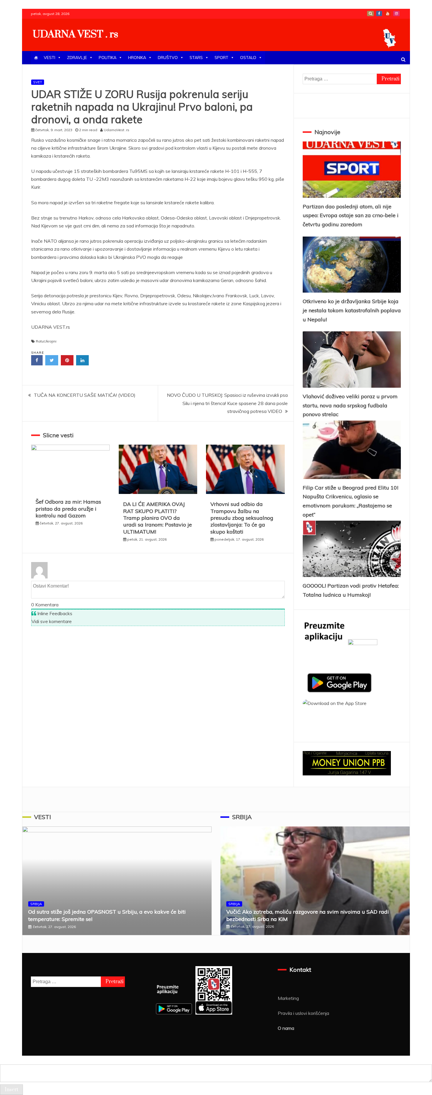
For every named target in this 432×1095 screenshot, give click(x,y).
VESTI (49, 57)
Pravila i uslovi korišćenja (303, 1013)
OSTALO (248, 57)
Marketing (288, 998)
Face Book (379, 13)
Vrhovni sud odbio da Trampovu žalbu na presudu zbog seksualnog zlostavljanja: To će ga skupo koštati (241, 518)
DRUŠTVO (168, 57)
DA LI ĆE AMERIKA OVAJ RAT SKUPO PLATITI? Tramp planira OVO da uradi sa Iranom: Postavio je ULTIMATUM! (157, 518)
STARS (196, 57)
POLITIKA (107, 57)
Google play (370, 13)
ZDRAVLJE (77, 57)
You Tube (387, 13)
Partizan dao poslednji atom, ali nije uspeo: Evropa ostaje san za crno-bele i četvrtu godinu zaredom (350, 215)
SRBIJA (36, 904)
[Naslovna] (36, 57)
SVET (37, 82)
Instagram (396, 13)
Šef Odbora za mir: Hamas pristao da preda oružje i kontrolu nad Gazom (68, 508)
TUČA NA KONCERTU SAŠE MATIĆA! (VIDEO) (84, 395)
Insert (11, 1089)
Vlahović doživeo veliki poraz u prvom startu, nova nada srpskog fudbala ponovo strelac (350, 405)
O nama (286, 1028)
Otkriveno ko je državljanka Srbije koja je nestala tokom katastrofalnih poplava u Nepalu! (352, 310)
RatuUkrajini (46, 341)
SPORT (221, 57)
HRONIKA (137, 57)
